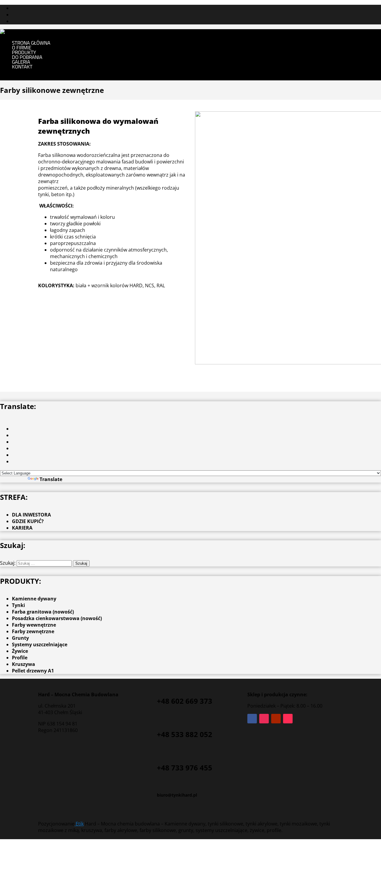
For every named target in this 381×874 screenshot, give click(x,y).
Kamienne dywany (34, 598)
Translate (51, 479)
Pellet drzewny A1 (33, 670)
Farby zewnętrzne (33, 631)
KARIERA (22, 528)
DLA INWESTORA (31, 514)
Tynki (18, 605)
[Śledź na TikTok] (288, 718)
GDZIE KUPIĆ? (28, 521)
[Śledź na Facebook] (252, 718)
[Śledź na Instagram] (264, 718)
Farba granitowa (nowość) (43, 611)
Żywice (20, 651)
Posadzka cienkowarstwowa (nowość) (57, 618)
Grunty (20, 638)
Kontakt (22, 67)
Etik (79, 823)
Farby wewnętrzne (34, 625)
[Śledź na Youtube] (276, 718)
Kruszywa (23, 664)
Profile (19, 657)
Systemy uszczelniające (39, 644)
